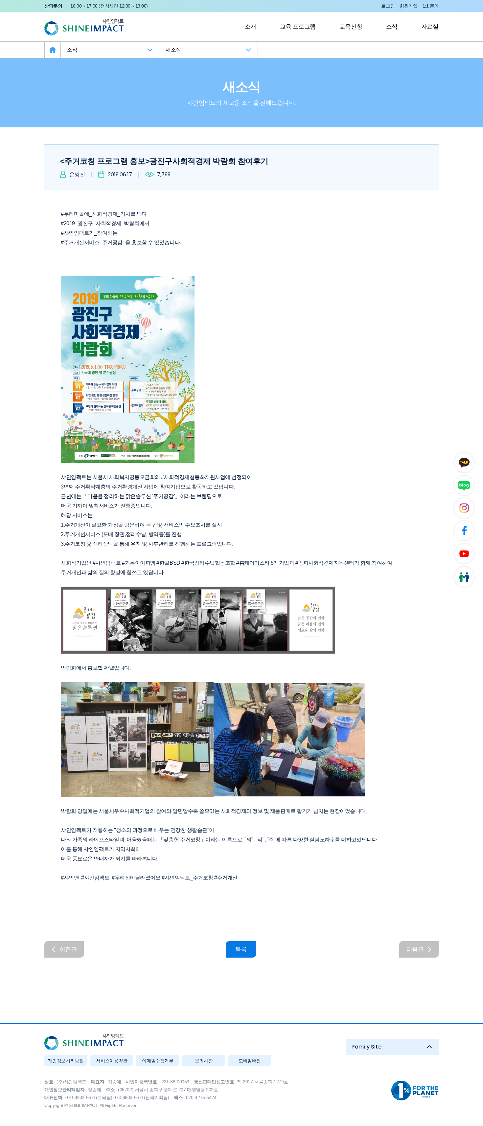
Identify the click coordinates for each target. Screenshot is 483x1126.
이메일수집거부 (157, 1060)
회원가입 (408, 6)
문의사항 (204, 1060)
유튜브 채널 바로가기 (463, 555)
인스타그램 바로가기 (463, 508)
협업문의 (463, 578)
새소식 (173, 50)
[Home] (52, 50)
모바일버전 (250, 1060)
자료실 (429, 26)
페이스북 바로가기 (463, 532)
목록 (241, 949)
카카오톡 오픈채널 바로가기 (463, 462)
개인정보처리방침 (66, 1060)
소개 (250, 26)
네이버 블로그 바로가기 (463, 485)
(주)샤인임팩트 (84, 27)
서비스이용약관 (111, 1060)
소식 (392, 26)
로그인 (388, 6)
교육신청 (350, 26)
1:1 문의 (431, 6)
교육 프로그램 (298, 26)
